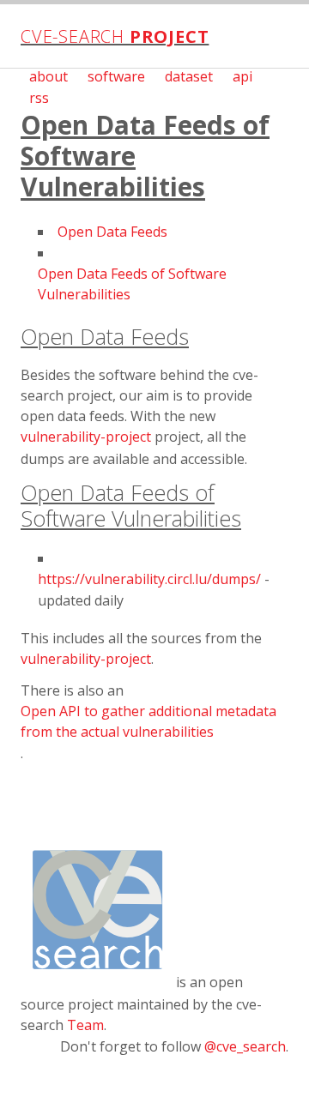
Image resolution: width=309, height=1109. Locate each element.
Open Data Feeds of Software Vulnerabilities (132, 284)
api (242, 76)
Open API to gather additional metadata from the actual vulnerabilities (148, 721)
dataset (189, 76)
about (48, 76)
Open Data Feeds (112, 231)
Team (85, 1025)
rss (39, 97)
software (116, 76)
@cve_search (245, 1046)
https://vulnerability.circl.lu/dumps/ (149, 579)
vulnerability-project (86, 436)
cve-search (115, 36)
